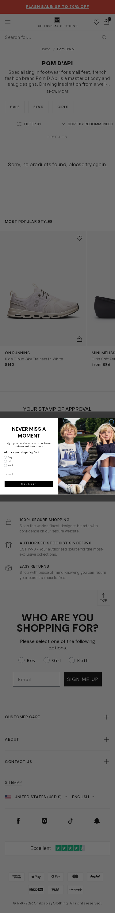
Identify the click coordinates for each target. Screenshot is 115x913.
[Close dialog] (111, 422)
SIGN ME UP (28, 484)
